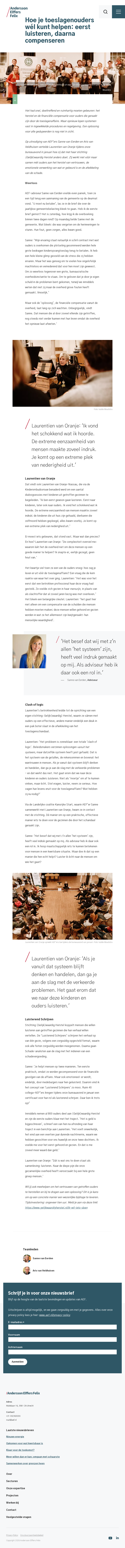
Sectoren (12, 1481)
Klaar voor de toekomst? (20, 1450)
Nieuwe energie (15, 1437)
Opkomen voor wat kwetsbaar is (24, 1443)
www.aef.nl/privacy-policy (54, 1315)
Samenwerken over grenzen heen (25, 1463)
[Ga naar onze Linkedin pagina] (117, 1537)
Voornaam (14, 1335)
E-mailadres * (16, 1322)
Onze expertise (15, 1488)
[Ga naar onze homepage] (62, 1393)
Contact (11, 1510)
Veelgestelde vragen (18, 1517)
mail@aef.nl (11, 1420)
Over (9, 1474)
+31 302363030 (13, 1416)
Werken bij (12, 1503)
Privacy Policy (12, 1535)
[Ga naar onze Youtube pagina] (110, 1537)
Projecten (12, 1496)
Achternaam (15, 1347)
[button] (105, 11)
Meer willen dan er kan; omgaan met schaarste (33, 1457)
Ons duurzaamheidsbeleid (31, 1535)
